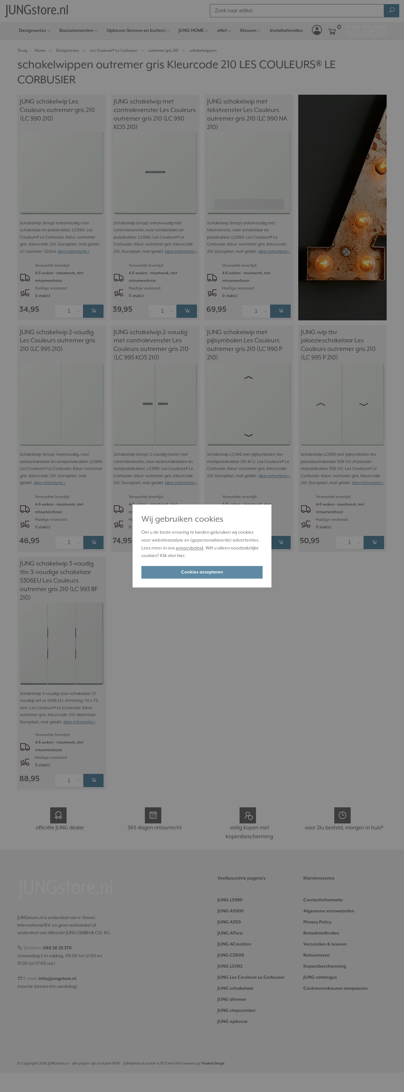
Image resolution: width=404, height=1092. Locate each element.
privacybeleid (189, 547)
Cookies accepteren (202, 572)
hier (181, 555)
